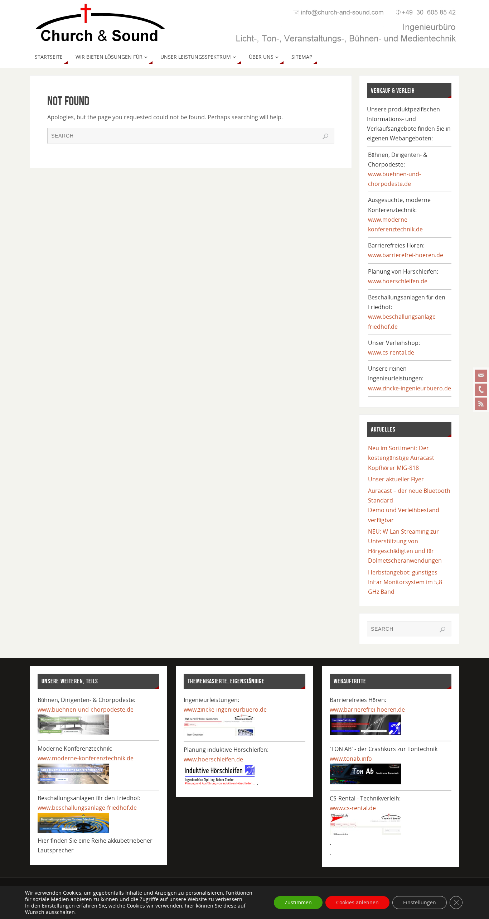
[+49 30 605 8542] (481, 390)
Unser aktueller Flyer (396, 479)
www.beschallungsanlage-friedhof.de (87, 808)
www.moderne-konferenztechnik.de (86, 758)
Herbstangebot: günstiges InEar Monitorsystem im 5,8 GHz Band (405, 582)
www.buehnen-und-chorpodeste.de (86, 709)
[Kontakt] (481, 376)
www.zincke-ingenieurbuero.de (409, 388)
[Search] (325, 136)
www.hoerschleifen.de (397, 281)
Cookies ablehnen (357, 902)
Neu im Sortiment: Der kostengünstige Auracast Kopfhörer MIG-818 (401, 457)
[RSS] (481, 404)
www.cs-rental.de (391, 352)
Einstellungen (58, 906)
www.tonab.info (351, 758)
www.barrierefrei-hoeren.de (405, 255)
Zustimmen (298, 902)
